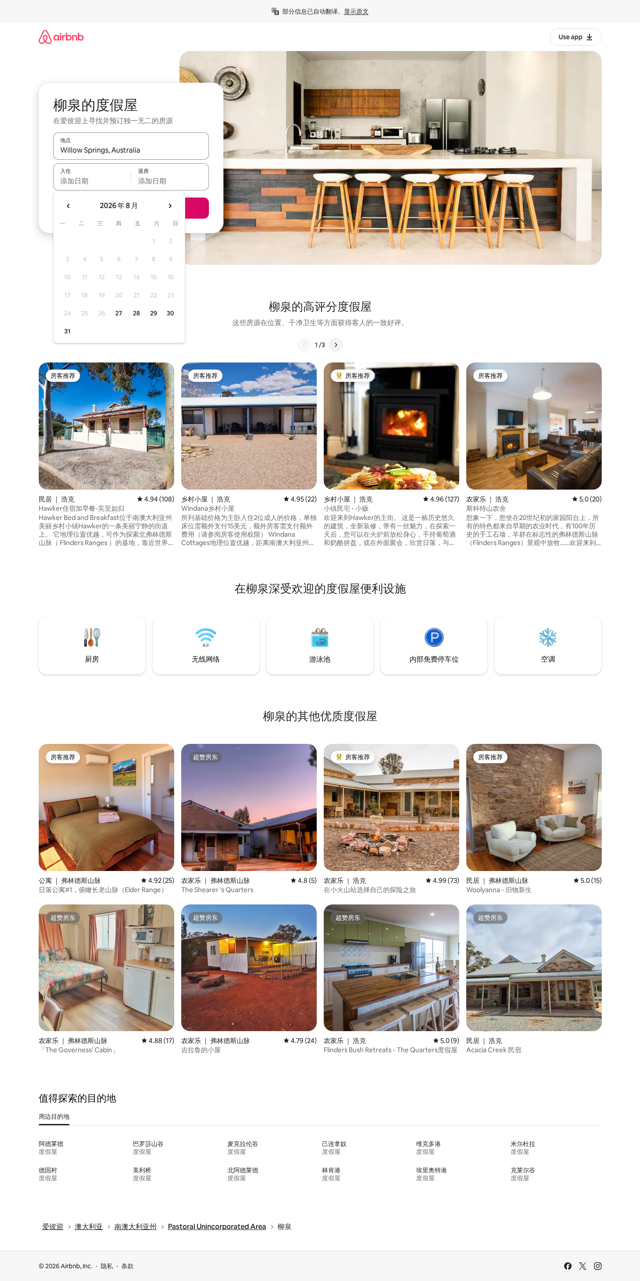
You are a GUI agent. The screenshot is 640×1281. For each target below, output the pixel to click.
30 (170, 313)
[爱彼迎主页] (61, 37)
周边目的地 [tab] (54, 1116)
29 (153, 313)
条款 (127, 1266)
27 (118, 313)
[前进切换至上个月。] (68, 206)
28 (136, 313)
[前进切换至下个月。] (169, 206)
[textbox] (92, 181)
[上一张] (304, 345)
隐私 (107, 1266)
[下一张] (336, 345)
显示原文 (356, 11)
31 (67, 331)
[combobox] (131, 150)
